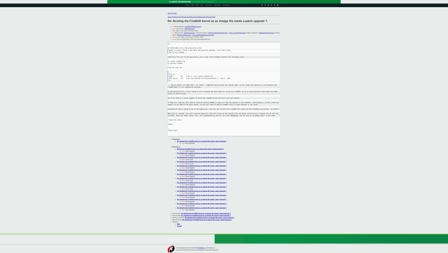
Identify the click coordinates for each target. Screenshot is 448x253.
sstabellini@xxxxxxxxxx (266, 33)
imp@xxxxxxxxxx (189, 33)
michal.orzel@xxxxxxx (184, 35)
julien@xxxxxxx (189, 29)
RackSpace (201, 248)
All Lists (173, 13)
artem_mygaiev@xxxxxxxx (237, 33)
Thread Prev (186, 17)
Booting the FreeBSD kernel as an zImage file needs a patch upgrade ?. (200, 149)
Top (169, 13)
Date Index (202, 17)
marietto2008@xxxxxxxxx (193, 26)
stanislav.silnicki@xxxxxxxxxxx (218, 33)
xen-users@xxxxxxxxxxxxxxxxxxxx (203, 35)
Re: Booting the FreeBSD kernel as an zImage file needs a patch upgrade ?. (202, 141)
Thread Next (194, 17)
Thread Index (211, 17)
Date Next (178, 17)
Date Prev (171, 17)
